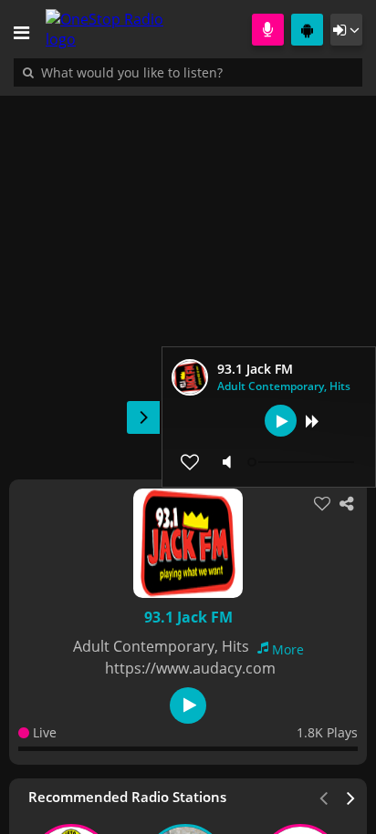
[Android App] (307, 30)
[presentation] (351, 796)
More (288, 649)
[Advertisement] (188, 278)
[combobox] (187, 72)
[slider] (303, 462)
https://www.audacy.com (190, 668)
